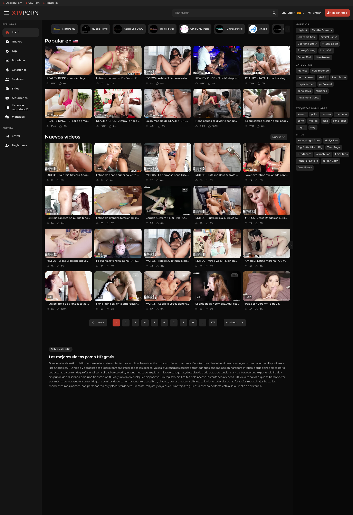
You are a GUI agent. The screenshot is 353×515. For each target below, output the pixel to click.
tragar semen (306, 84)
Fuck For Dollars (308, 160)
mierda (313, 120)
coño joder (339, 120)
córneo (326, 114)
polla (314, 114)
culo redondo (320, 70)
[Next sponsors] (287, 29)
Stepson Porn (14, 2)
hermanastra (306, 77)
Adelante (231, 322)
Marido (322, 77)
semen (302, 114)
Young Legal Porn (309, 140)
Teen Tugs (333, 147)
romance (321, 91)
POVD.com (304, 154)
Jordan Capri (330, 160)
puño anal (325, 84)
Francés (302, 70)
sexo (325, 120)
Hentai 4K (52, 2)
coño (301, 120)
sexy (313, 127)
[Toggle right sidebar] (290, 245)
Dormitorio (339, 77)
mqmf (301, 127)
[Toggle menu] (6, 13)
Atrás (101, 322)
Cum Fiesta (305, 167)
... (202, 322)
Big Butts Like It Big (310, 147)
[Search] (274, 13)
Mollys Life (331, 140)
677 (213, 322)
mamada (341, 114)
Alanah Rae (323, 154)
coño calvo (304, 91)
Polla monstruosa (308, 97)
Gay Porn (34, 2)
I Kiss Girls (341, 154)
